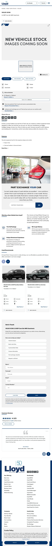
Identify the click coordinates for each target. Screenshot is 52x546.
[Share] (3, 117)
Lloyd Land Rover (31, 482)
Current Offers (8, 486)
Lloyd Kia (29, 486)
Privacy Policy (30, 513)
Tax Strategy (30, 524)
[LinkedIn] (33, 472)
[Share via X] (12, 117)
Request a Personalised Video (11, 105)
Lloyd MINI (29, 480)
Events (6, 526)
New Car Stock (11, 8)
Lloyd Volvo (30, 492)
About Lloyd (7, 517)
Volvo (19, 8)
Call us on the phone (8, 92)
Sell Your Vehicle (8, 513)
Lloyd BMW (30, 477)
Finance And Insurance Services (35, 519)
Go (39, 205)
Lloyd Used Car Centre (32, 507)
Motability (6, 490)
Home (3, 8)
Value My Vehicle (8, 110)
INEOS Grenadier (31, 494)
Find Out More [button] (25, 539)
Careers (6, 522)
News (5, 524)
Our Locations (7, 519)
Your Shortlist (7, 515)
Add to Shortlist (8, 21)
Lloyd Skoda (30, 498)
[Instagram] (30, 472)
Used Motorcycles (8, 482)
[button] (15, 542)
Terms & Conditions (32, 515)
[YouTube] (37, 472)
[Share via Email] (6, 117)
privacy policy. (10, 403)
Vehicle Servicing (8, 492)
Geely (28, 500)
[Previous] (44, 454)
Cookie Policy (30, 517)
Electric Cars (7, 484)
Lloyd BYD (29, 496)
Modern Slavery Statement (34, 526)
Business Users (8, 488)
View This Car (20, 306)
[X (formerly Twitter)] (35, 472)
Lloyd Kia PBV (30, 488)
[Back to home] (5, 3)
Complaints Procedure (32, 522)
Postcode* (8, 371)
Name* (7, 364)
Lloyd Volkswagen (31, 490)
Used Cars (6, 480)
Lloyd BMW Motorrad (32, 503)
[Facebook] (28, 472)
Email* (7, 378)
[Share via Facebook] (9, 117)
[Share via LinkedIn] (15, 117)
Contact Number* (10, 384)
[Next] (48, 454)
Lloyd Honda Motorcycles (33, 505)
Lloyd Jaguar (30, 484)
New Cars (6, 477)
